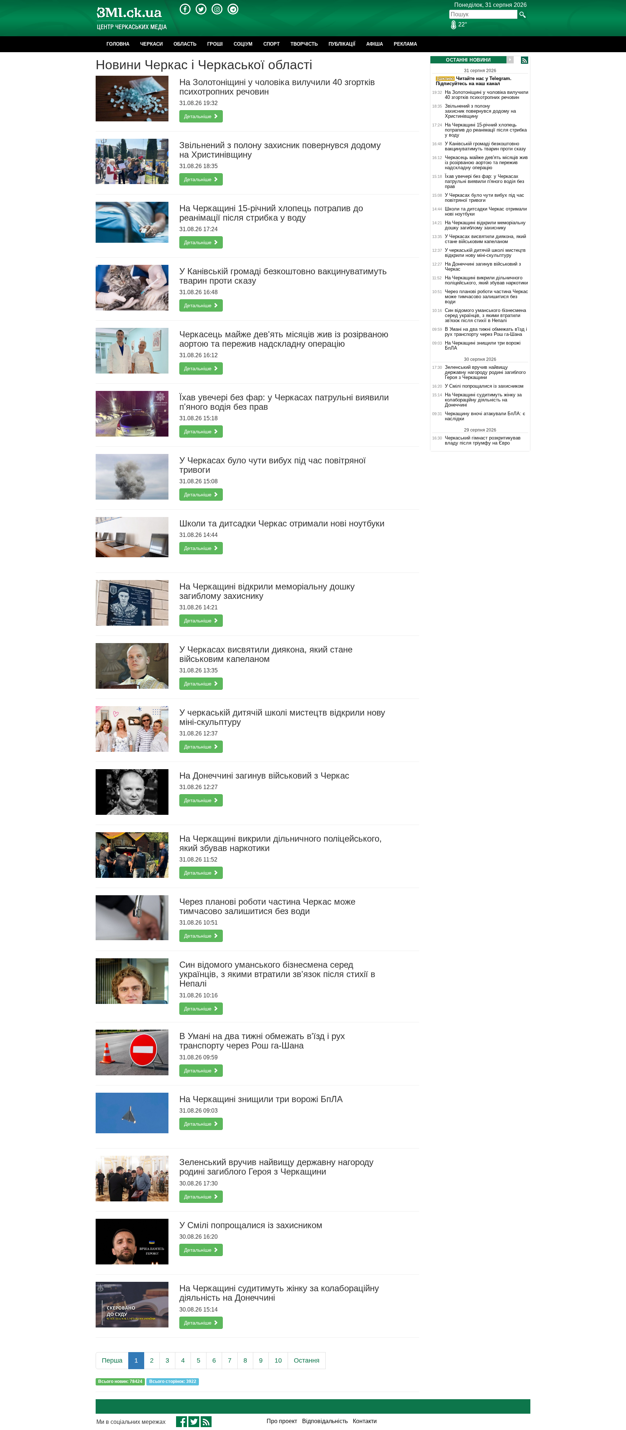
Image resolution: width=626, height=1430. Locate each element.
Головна (118, 44)
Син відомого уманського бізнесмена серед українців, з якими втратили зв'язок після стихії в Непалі (485, 315)
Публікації (342, 44)
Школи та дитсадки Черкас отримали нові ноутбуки (486, 212)
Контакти (365, 1421)
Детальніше (198, 116)
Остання (307, 1360)
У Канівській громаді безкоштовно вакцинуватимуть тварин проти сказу (485, 146)
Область (185, 44)
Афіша (374, 44)
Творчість (304, 44)
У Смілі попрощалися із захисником (484, 386)
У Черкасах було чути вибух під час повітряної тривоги (484, 198)
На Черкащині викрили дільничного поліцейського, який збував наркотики (486, 280)
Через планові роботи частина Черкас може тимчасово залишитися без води (486, 296)
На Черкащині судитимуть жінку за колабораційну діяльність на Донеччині (483, 400)
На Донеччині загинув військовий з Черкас (483, 267)
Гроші (215, 44)
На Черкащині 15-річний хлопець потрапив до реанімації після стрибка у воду (486, 130)
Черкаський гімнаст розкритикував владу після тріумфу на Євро (483, 440)
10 (278, 1360)
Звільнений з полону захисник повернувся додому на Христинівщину (480, 111)
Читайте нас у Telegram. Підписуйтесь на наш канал (474, 81)
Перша (112, 1360)
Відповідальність (325, 1421)
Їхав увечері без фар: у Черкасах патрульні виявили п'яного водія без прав (484, 181)
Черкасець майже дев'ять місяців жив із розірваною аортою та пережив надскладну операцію (486, 162)
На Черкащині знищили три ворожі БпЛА (483, 346)
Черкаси (151, 44)
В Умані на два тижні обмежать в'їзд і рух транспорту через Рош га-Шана (486, 332)
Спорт (271, 44)
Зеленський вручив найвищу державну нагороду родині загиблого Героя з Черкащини (485, 372)
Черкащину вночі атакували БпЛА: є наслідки (485, 416)
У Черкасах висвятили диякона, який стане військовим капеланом (485, 239)
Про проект (282, 1421)
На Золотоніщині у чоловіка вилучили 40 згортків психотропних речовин (486, 95)
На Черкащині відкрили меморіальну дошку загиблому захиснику (485, 225)
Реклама (405, 44)
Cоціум (243, 44)
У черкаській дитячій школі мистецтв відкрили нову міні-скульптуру (485, 253)
